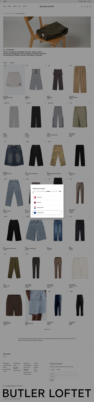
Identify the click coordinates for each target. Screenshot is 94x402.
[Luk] (61, 186)
